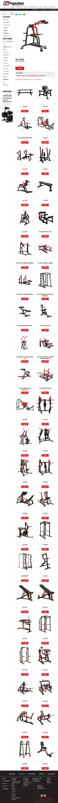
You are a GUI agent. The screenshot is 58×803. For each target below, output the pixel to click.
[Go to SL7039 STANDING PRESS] (24, 250)
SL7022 (45, 764)
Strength (18, 7)
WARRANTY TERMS (37, 778)
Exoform (6, 55)
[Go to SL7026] (45, 688)
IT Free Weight (8, 41)
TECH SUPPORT (36, 781)
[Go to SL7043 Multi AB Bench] (24, 313)
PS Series (6, 36)
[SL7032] (34, 36)
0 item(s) (43, 9)
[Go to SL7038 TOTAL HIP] (45, 219)
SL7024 (24, 701)
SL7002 (24, 451)
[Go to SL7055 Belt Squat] (45, 375)
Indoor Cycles (5, 28)
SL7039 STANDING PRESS (24, 263)
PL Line (5, 52)
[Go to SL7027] (24, 751)
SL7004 (24, 482)
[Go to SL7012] (45, 595)
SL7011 (24, 607)
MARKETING (40, 787)
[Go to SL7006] (24, 501)
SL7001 (45, 419)
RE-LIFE (6, 74)
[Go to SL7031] (45, 156)
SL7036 (24, 231)
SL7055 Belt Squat (45, 388)
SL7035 (45, 200)
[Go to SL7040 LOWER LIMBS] (45, 250)
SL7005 (45, 482)
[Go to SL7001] (45, 407)
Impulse (46, 7)
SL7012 (45, 607)
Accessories (32, 7)
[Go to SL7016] (24, 94)
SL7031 (45, 169)
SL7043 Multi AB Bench (24, 325)
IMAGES (49, 781)
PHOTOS (49, 782)
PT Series (6, 25)
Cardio (25, 7)
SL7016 (24, 106)
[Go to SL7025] (45, 720)
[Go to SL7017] (24, 720)
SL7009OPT (25, 576)
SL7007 (45, 513)
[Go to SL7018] (45, 94)
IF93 (4, 49)
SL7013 (24, 638)
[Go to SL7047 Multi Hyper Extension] (24, 375)
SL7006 (24, 513)
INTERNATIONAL (41, 788)
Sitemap (5, 786)
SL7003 (45, 451)
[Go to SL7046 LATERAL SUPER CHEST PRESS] (45, 344)
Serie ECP (6, 66)
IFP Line (6, 71)
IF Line (5, 63)
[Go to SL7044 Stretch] (45, 313)
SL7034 (24, 200)
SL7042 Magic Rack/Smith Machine (45, 295)
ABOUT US (39, 785)
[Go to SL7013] (24, 626)
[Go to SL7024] (24, 688)
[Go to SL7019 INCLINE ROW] (24, 125)
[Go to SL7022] (45, 751)
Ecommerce (42, 801)
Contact (53, 7)
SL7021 (45, 138)
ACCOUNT (35, 9)
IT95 (13, 784)
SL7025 (45, 732)
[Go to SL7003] (45, 438)
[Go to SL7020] (24, 407)
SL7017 (24, 732)
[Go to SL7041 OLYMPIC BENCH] (24, 282)
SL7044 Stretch (45, 325)
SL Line (5, 68)
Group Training (6, 77)
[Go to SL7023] (45, 657)
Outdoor (6, 79)
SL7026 (45, 701)
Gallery (40, 7)
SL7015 (45, 638)
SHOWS (48, 779)
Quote (20, 68)
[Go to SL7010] (45, 563)
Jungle (5, 57)
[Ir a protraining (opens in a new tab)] (7, 106)
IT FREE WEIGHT (16, 782)
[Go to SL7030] (24, 156)
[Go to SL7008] (24, 532)
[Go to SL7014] (24, 657)
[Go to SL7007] (45, 501)
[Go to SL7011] (24, 595)
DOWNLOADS (35, 779)
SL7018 (45, 106)
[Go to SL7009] (45, 532)
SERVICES (31, 774)
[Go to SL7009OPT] (24, 563)
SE (4, 82)
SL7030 (24, 169)
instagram (49, 9)
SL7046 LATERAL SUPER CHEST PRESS (45, 357)
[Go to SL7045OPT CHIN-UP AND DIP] (24, 344)
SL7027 (24, 764)
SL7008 (24, 544)
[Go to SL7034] (24, 188)
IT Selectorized (7, 44)
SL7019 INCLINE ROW (25, 138)
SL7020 (24, 419)
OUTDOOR (14, 799)
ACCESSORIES (6, 781)
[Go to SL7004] (24, 469)
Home (12, 7)
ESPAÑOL (54, 9)
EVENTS (49, 778)
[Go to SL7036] (24, 219)
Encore (5, 60)
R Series (6, 19)
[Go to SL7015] (45, 626)
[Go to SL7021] (45, 125)
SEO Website (36, 801)
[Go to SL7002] (24, 438)
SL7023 (45, 670)
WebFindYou (49, 801)
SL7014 (24, 670)
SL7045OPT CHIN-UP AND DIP (24, 357)
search (47, 9)
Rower (5, 33)
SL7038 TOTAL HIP (45, 231)
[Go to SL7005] (45, 469)
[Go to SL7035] (45, 188)
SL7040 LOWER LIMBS (45, 263)
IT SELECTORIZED (16, 781)
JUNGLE (13, 785)
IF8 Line (5, 85)
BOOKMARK (5, 788)
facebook (51, 9)
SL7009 (45, 544)
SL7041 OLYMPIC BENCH (25, 294)
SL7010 (45, 576)
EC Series (6, 22)
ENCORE (14, 794)
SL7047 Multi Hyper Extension (25, 388)
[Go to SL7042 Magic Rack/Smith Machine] (45, 282)
